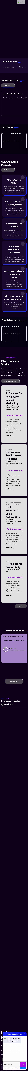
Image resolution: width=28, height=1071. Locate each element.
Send (23, 1064)
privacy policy (16, 1067)
